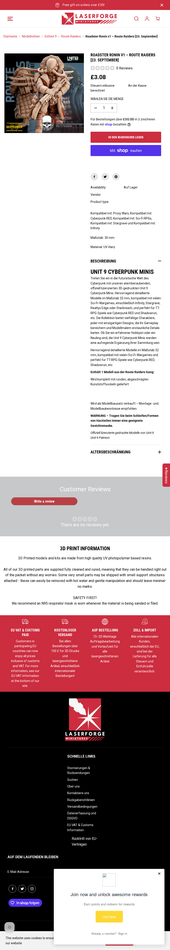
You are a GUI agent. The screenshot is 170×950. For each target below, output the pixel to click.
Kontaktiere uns (78, 793)
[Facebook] (94, 176)
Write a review (44, 501)
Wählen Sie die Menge (107, 99)
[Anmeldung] (147, 19)
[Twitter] (105, 176)
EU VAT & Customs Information (80, 827)
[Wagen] (157, 19)
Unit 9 (128, 194)
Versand (122, 85)
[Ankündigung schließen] (162, 5)
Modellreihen (31, 36)
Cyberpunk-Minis (135, 202)
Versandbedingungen (82, 806)
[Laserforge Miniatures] (84, 19)
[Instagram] (32, 889)
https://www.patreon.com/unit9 (132, 437)
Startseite (10, 36)
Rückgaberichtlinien (81, 800)
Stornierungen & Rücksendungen (78, 770)
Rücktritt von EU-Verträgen (84, 841)
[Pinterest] (116, 176)
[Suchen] (136, 19)
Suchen (72, 780)
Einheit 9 (51, 36)
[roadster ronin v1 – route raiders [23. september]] (44, 93)
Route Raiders (71, 36)
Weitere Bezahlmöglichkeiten (125, 161)
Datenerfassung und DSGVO (81, 815)
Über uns (73, 786)
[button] (10, 18)
